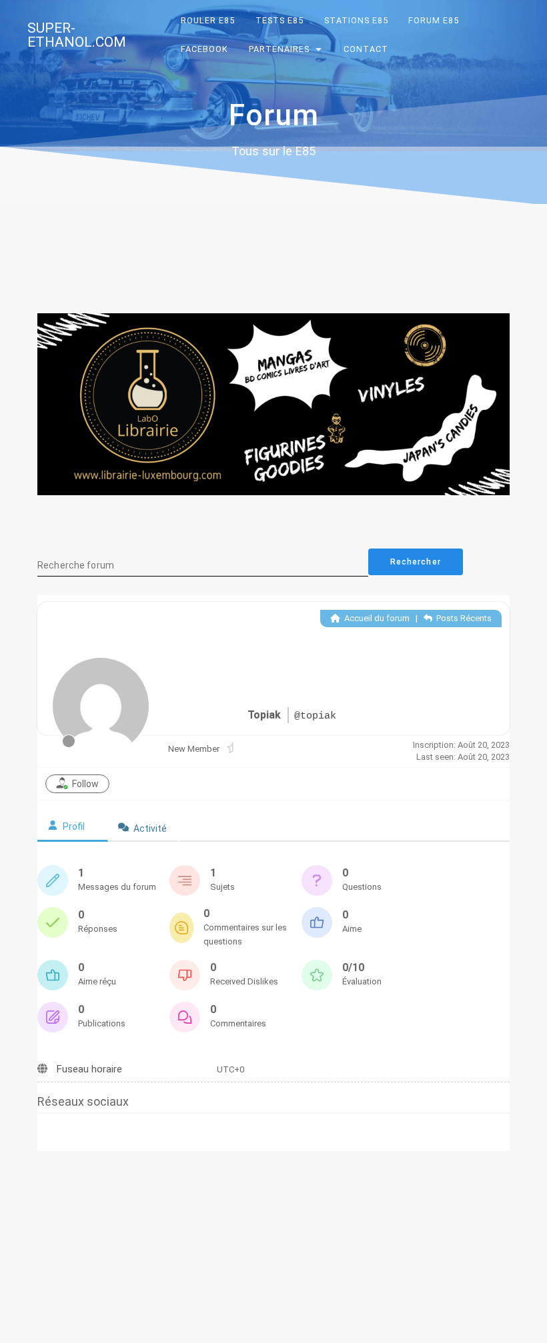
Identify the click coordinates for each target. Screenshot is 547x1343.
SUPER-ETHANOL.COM (76, 35)
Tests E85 (279, 20)
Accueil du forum (376, 618)
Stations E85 (356, 20)
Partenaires (279, 49)
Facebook (205, 49)
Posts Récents (463, 618)
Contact (366, 49)
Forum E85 (434, 20)
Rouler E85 (208, 20)
